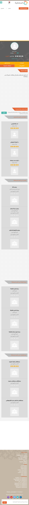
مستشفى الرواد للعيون (14, 361)
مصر (9, 3)
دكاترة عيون (24, 473)
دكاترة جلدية (24, 467)
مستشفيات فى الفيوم (21, 485)
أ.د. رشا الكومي (14, 123)
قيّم (4, 502)
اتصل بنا (25, 463)
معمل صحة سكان (14, 208)
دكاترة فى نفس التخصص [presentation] (20, 117)
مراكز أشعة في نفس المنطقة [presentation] (19, 282)
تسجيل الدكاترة (23, 8)
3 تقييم (8, 56)
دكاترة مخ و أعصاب (22, 472)
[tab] (14, 117)
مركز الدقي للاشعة (14, 310)
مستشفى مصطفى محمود (14, 381)
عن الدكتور (7, 63)
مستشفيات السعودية (21, 487)
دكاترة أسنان (24, 465)
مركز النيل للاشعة (14, 288)
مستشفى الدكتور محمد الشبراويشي (14, 400)
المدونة (25, 460)
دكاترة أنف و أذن (23, 471)
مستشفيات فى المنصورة (21, 483)
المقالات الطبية (7, 65)
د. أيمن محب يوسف (14, 160)
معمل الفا (14, 187)
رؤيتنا (25, 453)
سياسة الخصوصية (22, 457)
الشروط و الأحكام (23, 459)
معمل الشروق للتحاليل (14, 230)
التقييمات (21, 65)
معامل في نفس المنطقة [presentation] (20, 180)
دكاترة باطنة (24, 475)
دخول (9, 8)
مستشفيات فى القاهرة (21, 477)
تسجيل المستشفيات (22, 455)
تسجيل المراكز (23, 456)
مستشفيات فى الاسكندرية (20, 479)
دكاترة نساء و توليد (22, 469)
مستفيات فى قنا (22, 481)
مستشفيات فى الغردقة (21, 480)
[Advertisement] (14, 26)
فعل (4, 112)
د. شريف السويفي (14, 142)
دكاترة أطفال (24, 468)
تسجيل (2, 8)
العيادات (22, 63)
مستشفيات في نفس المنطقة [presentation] (18, 355)
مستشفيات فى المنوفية (21, 484)
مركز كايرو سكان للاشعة (14, 332)
